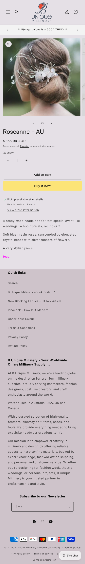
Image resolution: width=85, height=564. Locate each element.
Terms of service (43, 553)
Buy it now (42, 186)
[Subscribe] (69, 507)
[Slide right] (51, 123)
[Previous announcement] (7, 29)
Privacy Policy (18, 337)
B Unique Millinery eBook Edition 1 (31, 292)
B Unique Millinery (25, 547)
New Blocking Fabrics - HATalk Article (34, 301)
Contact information (44, 559)
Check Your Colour (21, 319)
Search (13, 283)
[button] (8, 12)
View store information (23, 210)
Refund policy (72, 547)
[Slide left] (33, 123)
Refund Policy (17, 345)
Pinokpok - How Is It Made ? (28, 310)
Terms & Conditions (21, 327)
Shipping (24, 146)
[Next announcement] (77, 29)
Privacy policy (21, 553)
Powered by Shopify (48, 547)
